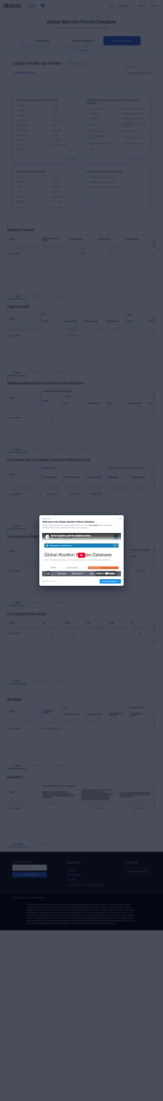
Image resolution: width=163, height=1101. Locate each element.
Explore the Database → (110, 581)
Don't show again (49, 581)
